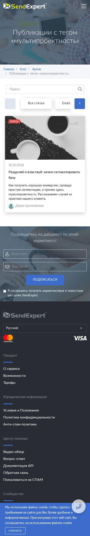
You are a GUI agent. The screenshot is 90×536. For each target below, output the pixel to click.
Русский (12, 328)
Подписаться (45, 279)
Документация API (18, 466)
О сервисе (11, 368)
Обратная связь (15, 473)
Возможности (14, 375)
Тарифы (9, 382)
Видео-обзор (13, 452)
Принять (15, 530)
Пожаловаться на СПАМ (23, 479)
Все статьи (36, 103)
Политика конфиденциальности (29, 417)
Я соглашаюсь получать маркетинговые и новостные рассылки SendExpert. (45, 293)
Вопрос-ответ (14, 459)
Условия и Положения (21, 410)
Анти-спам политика (19, 424)
